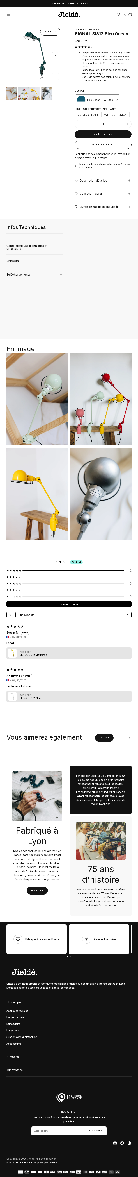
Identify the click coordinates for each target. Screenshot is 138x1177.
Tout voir (104, 737)
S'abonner (96, 1130)
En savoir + (37, 890)
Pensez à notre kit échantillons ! (69, 3)
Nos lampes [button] (14, 1002)
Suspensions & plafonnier (21, 1036)
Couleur (79, 90)
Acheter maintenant (103, 144)
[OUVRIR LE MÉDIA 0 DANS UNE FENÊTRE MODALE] (55, 76)
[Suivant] (129, 738)
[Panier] (130, 14)
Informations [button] (14, 1070)
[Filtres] (10, 615)
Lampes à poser (16, 1017)
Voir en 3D (50, 31)
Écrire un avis (69, 604)
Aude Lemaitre (24, 1162)
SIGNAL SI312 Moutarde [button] (33, 654)
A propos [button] (12, 1057)
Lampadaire (13, 1023)
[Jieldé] (24, 972)
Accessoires (13, 1043)
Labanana (54, 1162)
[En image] (34, 93)
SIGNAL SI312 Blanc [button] (31, 698)
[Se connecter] (124, 14)
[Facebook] (122, 1143)
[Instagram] (115, 1143)
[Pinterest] (129, 1143)
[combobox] (97, 99)
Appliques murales (17, 1010)
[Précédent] (122, 738)
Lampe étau (13, 1030)
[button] (8, 14)
